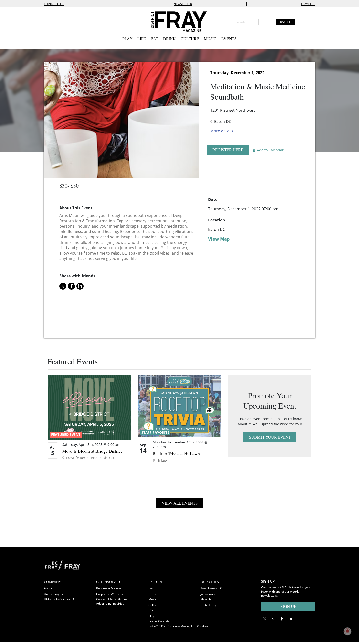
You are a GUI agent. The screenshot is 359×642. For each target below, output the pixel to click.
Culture (190, 38)
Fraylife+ (308, 4)
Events (229, 38)
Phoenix (206, 599)
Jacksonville (208, 594)
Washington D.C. (212, 588)
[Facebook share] (71, 286)
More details (221, 130)
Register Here (227, 150)
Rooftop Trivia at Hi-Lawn (176, 453)
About (48, 588)
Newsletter (183, 4)
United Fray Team (56, 594)
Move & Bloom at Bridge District (92, 451)
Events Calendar (159, 621)
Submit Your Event (270, 437)
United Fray (208, 605)
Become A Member (109, 588)
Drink (169, 38)
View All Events (180, 503)
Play (127, 38)
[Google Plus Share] (273, 618)
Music (210, 38)
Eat (154, 38)
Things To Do (54, 4)
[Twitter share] (62, 286)
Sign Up (288, 606)
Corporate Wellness (109, 594)
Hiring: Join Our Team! (59, 599)
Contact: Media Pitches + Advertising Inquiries (113, 601)
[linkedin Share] (80, 286)
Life (141, 38)
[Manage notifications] (347, 631)
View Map (219, 239)
